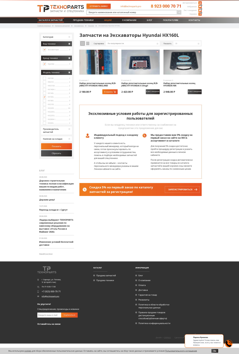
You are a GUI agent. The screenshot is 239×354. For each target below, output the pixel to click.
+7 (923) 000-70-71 (51, 291)
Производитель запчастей (51, 130)
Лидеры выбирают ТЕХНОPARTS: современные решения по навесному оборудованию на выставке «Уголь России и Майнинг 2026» (56, 225)
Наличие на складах (52, 138)
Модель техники (51, 72)
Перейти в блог (46, 254)
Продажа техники (83, 20)
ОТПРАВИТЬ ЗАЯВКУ (99, 6)
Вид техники (49, 43)
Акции (108, 20)
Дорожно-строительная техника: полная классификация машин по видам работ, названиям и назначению (56, 185)
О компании (129, 20)
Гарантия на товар (147, 295)
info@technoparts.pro (130, 6)
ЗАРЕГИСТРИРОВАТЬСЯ (180, 189)
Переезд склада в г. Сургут (53, 209)
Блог (149, 20)
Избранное (194, 6)
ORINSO (167, 337)
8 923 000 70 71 (166, 6)
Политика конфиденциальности (154, 323)
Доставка (143, 290)
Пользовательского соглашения (181, 351)
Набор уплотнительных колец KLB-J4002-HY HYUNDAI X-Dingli (139, 84)
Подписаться (69, 315)
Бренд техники (50, 58)
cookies (27, 351)
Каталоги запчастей (50, 20)
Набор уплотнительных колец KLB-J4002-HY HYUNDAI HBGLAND (97, 84)
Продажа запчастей (106, 275)
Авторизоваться (190, 3)
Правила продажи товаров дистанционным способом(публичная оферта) (152, 315)
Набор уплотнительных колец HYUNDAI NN (179, 84)
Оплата (142, 285)
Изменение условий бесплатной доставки (56, 243)
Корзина (196, 13)
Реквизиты (143, 299)
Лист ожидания (193, 10)
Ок (214, 351)
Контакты (194, 20)
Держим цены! (47, 199)
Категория (48, 37)
